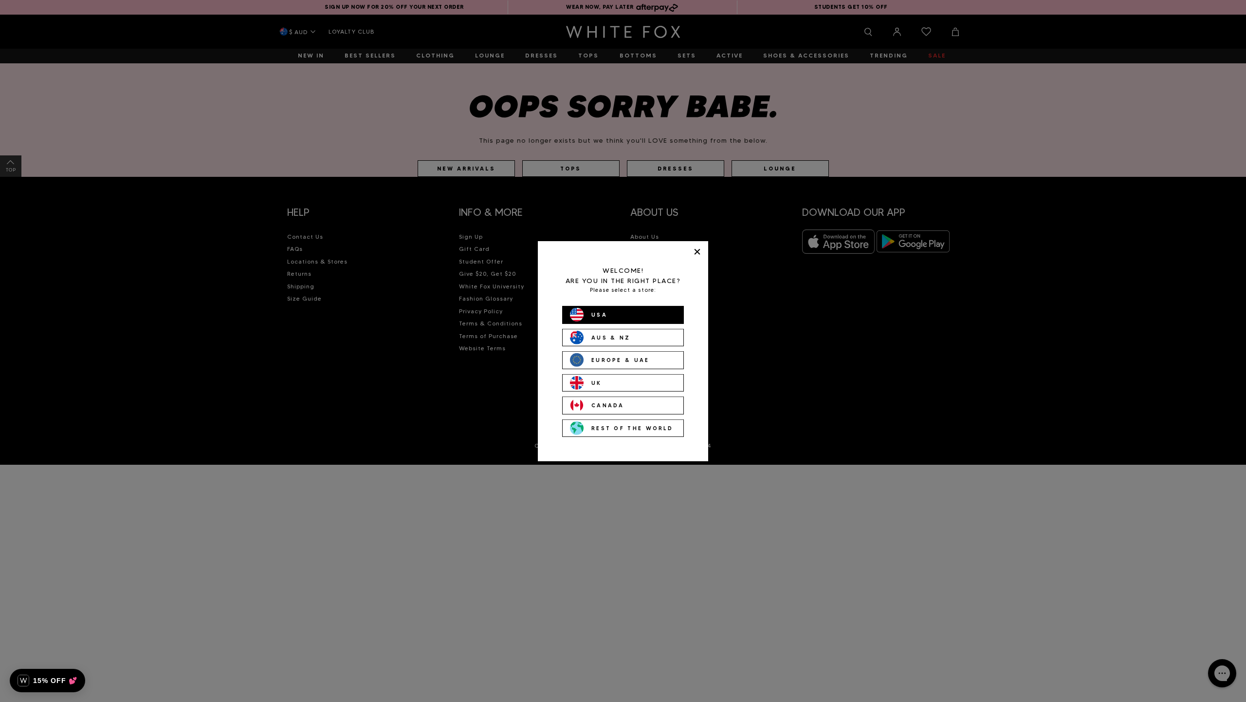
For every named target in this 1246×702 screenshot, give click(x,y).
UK (596, 382)
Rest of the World (632, 427)
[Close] (697, 252)
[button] (47, 680)
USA (599, 314)
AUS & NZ (610, 337)
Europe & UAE (620, 360)
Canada (607, 405)
